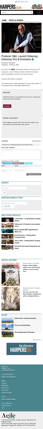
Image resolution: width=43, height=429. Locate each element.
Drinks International (6, 405)
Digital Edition (5, 385)
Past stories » (37, 340)
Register (4, 380)
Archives (4, 396)
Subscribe (7, 106)
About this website (9, 377)
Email (16, 166)
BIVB (13, 69)
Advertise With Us (8, 370)
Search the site (5, 387)
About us (5, 366)
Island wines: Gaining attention (25, 318)
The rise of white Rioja (22, 325)
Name (3, 166)
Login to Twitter (28, 163)
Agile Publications (8, 399)
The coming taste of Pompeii (24, 332)
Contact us (6, 368)
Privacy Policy (5, 390)
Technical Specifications (7, 374)
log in (10, 122)
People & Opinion (16, 20)
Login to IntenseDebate (6, 163)
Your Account (7, 392)
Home (4, 20)
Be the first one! (27, 144)
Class (3, 407)
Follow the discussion (40, 141)
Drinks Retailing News (7, 403)
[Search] (31, 13)
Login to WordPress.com (17, 163)
